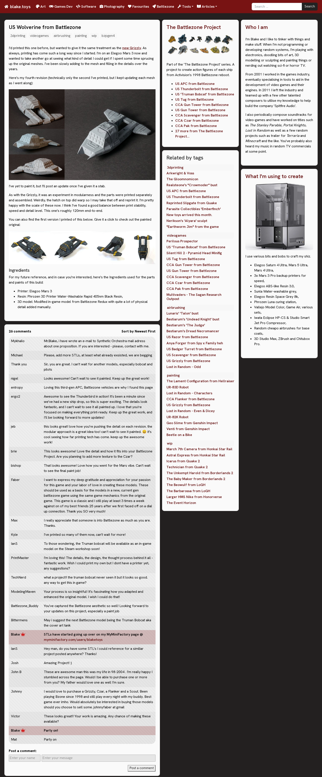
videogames (39, 35)
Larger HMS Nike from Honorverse (194, 497)
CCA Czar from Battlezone (197, 120)
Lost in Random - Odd (183, 366)
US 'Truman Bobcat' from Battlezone (204, 94)
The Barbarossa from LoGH (188, 491)
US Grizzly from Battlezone (188, 361)
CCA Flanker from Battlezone (190, 399)
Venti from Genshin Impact (188, 429)
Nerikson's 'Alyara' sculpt (186, 220)
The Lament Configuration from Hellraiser (200, 381)
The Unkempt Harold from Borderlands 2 (199, 473)
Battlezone (165, 6)
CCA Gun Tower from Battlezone (202, 104)
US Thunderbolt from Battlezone (201, 89)
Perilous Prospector (182, 241)
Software (88, 6)
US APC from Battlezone (195, 83)
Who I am (256, 27)
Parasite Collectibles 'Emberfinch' (193, 209)
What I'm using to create (274, 176)
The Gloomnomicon (182, 179)
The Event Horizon (181, 502)
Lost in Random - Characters (189, 393)
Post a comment (141, 768)
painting (81, 35)
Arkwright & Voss (180, 173)
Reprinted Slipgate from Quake (191, 203)
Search (309, 6)
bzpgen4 (108, 35)
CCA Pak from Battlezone (196, 125)
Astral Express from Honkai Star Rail (195, 455)
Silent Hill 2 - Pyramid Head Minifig (194, 253)
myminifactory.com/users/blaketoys (73, 639)
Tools (186, 6)
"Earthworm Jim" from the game (192, 226)
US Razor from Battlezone (187, 337)
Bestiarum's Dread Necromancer (192, 331)
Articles (207, 6)
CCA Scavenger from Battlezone (201, 115)
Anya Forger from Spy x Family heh (194, 343)
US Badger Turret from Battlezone (194, 349)
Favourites (140, 6)
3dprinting (17, 35)
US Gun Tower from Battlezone (200, 110)
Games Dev (63, 6)
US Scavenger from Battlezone (191, 355)
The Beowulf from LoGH (185, 484)
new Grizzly (131, 48)
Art (42, 6)
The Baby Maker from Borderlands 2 (195, 479)
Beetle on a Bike (179, 434)
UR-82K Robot (177, 417)
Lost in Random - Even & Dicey (190, 411)
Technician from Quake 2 (187, 467)
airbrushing (62, 35)
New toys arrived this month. (189, 215)
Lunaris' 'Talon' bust (182, 313)
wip (94, 35)
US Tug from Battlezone (194, 99)
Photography (113, 6)
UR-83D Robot (177, 387)
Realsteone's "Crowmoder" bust (191, 185)
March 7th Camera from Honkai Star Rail (199, 449)
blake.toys (20, 6)
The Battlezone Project (193, 27)
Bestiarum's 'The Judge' (185, 325)
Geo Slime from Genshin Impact (192, 423)
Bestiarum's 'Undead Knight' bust (192, 319)
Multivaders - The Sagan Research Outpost (193, 296)
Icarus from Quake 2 (183, 461)
